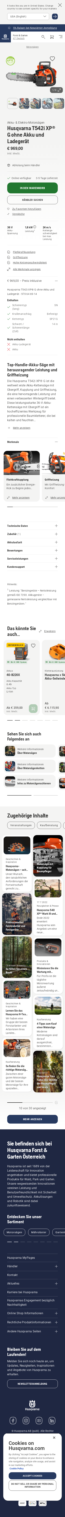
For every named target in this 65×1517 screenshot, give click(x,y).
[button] (52, 59)
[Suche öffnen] (43, 37)
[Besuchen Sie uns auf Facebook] (13, 1420)
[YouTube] (39, 1420)
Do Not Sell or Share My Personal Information (32, 1485)
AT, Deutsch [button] (19, 38)
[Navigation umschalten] (60, 37)
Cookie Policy (17, 1468)
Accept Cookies (32, 1475)
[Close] (54, 1437)
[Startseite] (5, 37)
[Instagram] (26, 1420)
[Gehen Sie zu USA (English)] (55, 16)
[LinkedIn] (52, 1420)
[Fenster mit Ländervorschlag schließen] (60, 5)
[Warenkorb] (52, 37)
